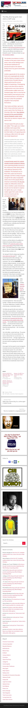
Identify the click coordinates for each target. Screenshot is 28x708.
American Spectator (7, 644)
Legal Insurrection (7, 681)
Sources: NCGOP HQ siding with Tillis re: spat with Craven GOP (8, 375)
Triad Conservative (7, 695)
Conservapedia (6, 664)
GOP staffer (6, 393)
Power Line (5, 688)
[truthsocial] (9, 461)
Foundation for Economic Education (11, 675)
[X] (12, 461)
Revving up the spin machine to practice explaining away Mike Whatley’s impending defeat (13, 566)
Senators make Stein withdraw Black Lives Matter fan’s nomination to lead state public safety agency (13, 609)
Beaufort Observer (7, 646)
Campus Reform (7, 655)
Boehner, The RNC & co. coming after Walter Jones (19, 375)
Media (10, 392)
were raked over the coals (9, 256)
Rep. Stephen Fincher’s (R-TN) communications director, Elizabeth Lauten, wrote (14, 114)
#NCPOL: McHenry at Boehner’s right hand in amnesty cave (7, 382)
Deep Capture (6, 670)
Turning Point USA (7, 697)
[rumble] (18, 461)
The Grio (21, 181)
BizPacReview (6, 648)
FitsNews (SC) (6, 673)
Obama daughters (19, 393)
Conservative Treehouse (8, 666)
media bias (12, 393)
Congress (6, 392)
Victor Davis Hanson (7, 699)
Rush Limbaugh (6, 690)
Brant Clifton (20, 21)
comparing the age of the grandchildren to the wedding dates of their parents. (13, 320)
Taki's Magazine (6, 693)
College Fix (5, 661)
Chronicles (5, 657)
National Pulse (6, 684)
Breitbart (5, 653)
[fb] (15, 461)
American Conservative (8, 641)
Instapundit (5, 679)
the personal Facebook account (16, 47)
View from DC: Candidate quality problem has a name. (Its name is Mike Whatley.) (13, 554)
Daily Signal (5, 668)
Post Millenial (6, 686)
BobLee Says (6, 650)
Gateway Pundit (6, 677)
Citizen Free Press (7, 659)
